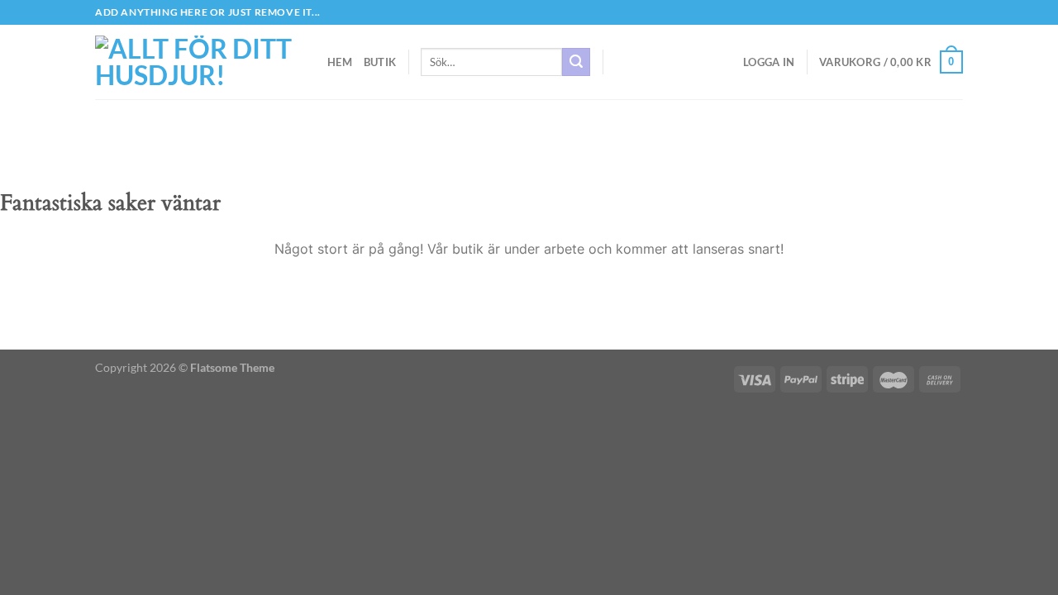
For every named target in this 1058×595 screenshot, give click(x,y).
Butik (380, 62)
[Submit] (576, 62)
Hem (339, 62)
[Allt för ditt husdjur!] (199, 62)
